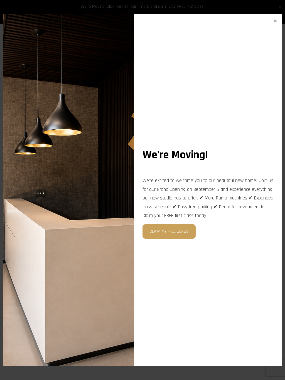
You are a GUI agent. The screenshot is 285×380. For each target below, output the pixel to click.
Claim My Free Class (169, 231)
